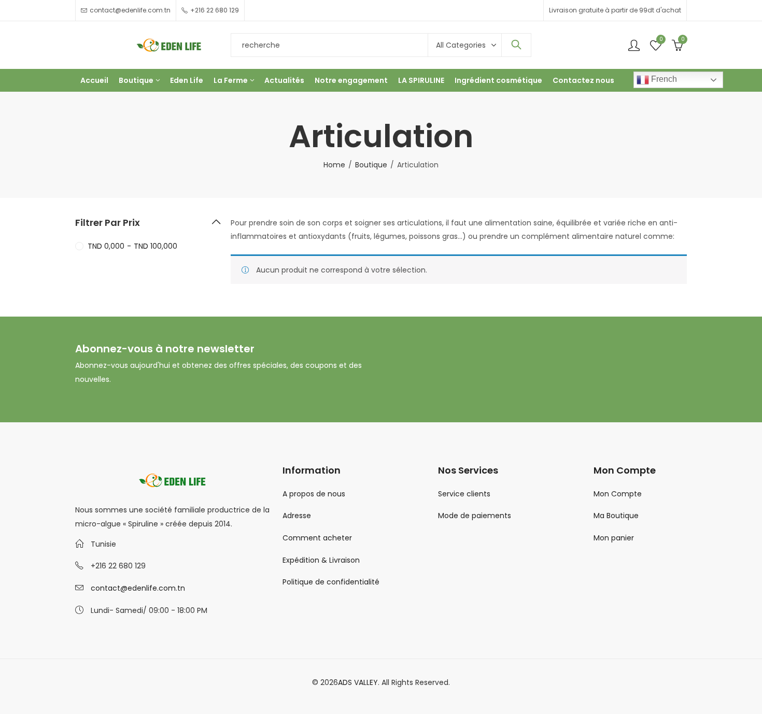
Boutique (371, 165)
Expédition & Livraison (321, 560)
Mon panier (614, 538)
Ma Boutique (616, 515)
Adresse (297, 515)
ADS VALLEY (358, 682)
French (663, 79)
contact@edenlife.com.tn (138, 588)
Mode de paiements (474, 515)
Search (516, 45)
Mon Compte (618, 494)
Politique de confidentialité (331, 582)
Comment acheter (317, 538)
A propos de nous (314, 494)
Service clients (464, 494)
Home (334, 165)
